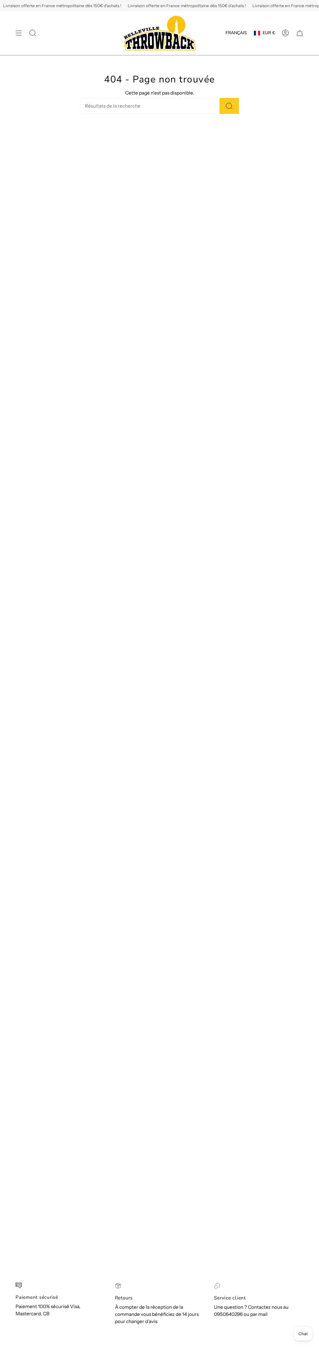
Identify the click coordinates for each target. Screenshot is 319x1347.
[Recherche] (229, 106)
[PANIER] (300, 33)
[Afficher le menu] (18, 33)
